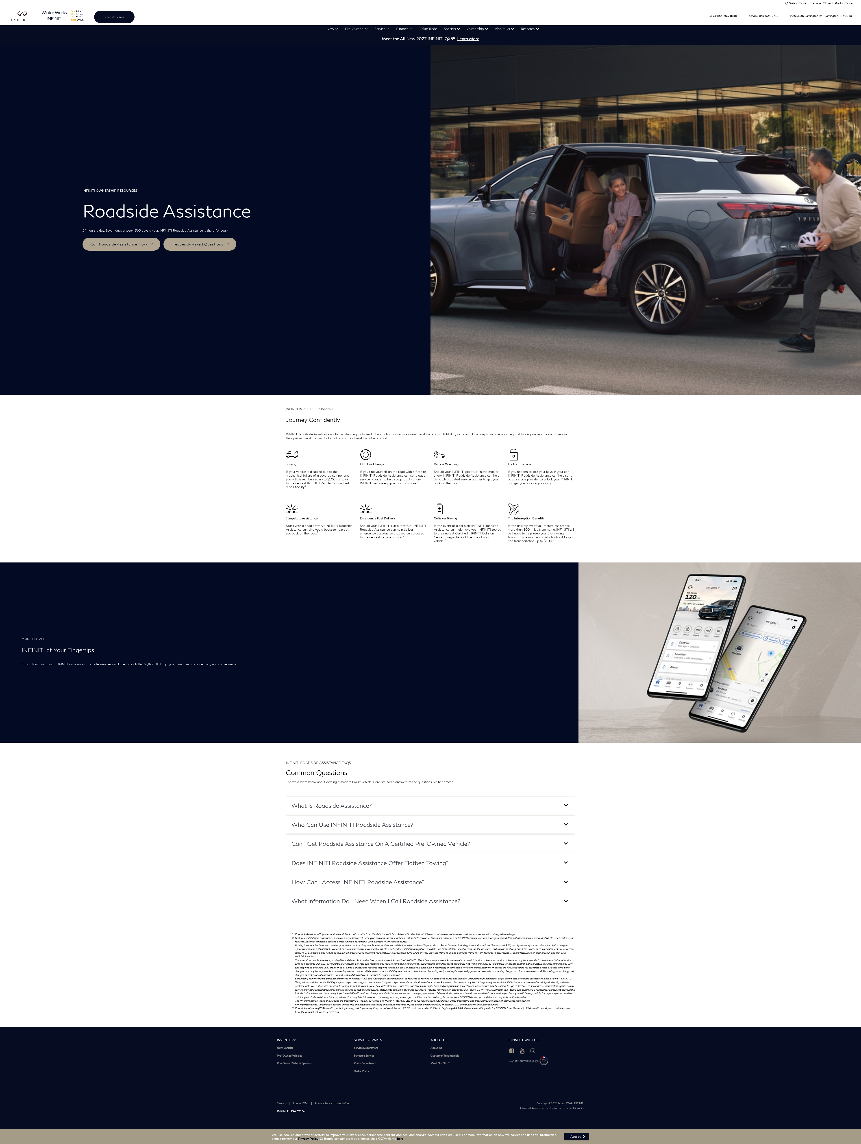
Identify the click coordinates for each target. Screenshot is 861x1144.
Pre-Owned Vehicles (289, 1055)
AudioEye (343, 1103)
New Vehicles (285, 1047)
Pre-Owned (354, 29)
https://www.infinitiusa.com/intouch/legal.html (471, 1004)
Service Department (366, 1047)
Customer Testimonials (444, 1055)
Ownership (475, 29)
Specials (450, 29)
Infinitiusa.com (291, 1111)
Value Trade (428, 29)
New (330, 29)
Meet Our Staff (440, 1063)
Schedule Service (114, 17)
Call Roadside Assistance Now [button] (118, 244)
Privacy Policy (308, 1138)
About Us (502, 29)
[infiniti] (22, 16)
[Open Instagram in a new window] (532, 1050)
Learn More (468, 38)
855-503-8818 (727, 15)
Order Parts (361, 1071)
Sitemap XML (300, 1103)
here (400, 1138)
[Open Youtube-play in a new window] (522, 1050)
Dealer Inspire (576, 1108)
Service (379, 29)
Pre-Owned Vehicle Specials (294, 1063)
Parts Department (365, 1063)
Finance (402, 29)
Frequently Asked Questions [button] (197, 244)
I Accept (575, 1136)
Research (528, 29)
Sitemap (282, 1103)
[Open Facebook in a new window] (511, 1050)
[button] (430, 805)
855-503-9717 (768, 15)
